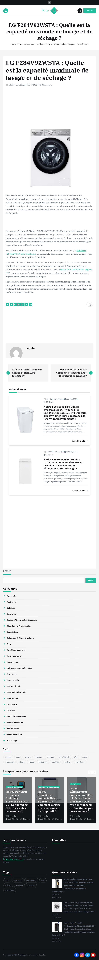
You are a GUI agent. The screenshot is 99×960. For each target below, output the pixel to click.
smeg (32, 762)
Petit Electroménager (16, 716)
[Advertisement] (49, 108)
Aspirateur (11, 602)
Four (9, 644)
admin (11, 85)
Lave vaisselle (13, 680)
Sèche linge (12, 740)
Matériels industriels (16, 692)
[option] (17, 800)
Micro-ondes (12, 698)
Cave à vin (11, 614)
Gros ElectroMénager (16, 650)
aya (18, 757)
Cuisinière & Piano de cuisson (20, 638)
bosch (28, 757)
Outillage (11, 710)
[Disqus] (49, 530)
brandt (39, 757)
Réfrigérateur (13, 728)
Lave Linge (20, 85)
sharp (21, 762)
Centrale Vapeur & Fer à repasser (22, 620)
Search (7, 570)
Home (13, 44)
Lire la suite (79, 440)
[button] (90, 772)
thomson (43, 762)
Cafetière (11, 608)
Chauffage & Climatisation (19, 626)
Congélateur (12, 632)
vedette (68, 762)
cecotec (51, 757)
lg (90, 304)
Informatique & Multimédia (19, 668)
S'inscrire (89, 11)
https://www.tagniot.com (13, 859)
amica (9, 757)
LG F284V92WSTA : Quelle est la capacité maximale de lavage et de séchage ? (53, 44)
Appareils (11, 596)
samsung (10, 762)
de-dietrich (64, 757)
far (76, 757)
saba (85, 757)
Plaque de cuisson (15, 722)
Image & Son (12, 662)
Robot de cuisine (14, 734)
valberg (56, 762)
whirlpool (80, 762)
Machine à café (13, 686)
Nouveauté (12, 704)
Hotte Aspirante (14, 656)
